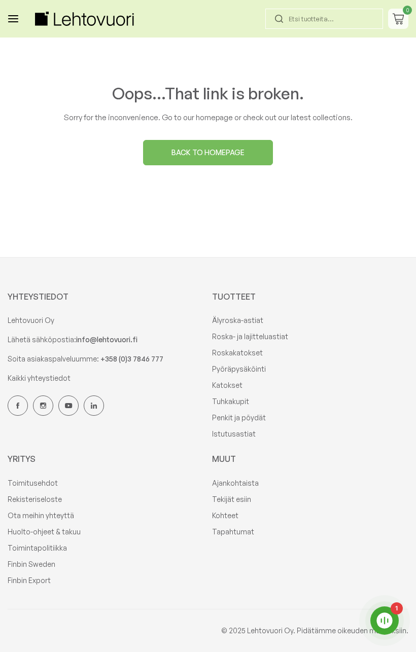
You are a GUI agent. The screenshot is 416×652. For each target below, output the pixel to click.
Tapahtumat (233, 531)
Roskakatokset (237, 352)
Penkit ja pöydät (239, 417)
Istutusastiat (234, 433)
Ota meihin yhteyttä (41, 515)
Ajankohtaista (235, 483)
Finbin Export (29, 580)
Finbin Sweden (31, 564)
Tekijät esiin (231, 499)
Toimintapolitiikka (37, 548)
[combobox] (324, 19)
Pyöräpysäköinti (239, 369)
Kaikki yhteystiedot (39, 378)
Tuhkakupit (230, 401)
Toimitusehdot (33, 483)
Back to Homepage (208, 152)
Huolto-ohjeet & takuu (44, 531)
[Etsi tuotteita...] (279, 19)
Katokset (227, 385)
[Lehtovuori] (85, 18)
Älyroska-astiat (237, 320)
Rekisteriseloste (35, 499)
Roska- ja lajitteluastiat (250, 336)
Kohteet (225, 515)
